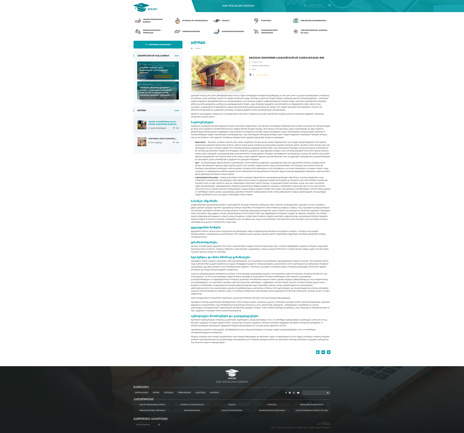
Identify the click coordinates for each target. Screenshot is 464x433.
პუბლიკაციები (141, 392)
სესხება (232, 405)
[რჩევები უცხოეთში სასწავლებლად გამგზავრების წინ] (218, 73)
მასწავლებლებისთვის (232, 410)
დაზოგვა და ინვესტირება (192, 405)
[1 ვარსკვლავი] (257, 75)
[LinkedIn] (328, 352)
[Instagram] (294, 392)
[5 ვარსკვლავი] (267, 75)
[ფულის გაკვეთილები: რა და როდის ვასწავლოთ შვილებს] (142, 125)
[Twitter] (323, 352)
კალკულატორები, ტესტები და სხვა (312, 410)
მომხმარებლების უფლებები (152, 410)
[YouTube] (298, 392)
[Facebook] (318, 352)
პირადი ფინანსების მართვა (152, 405)
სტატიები (214, 392)
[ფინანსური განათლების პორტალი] (145, 7)
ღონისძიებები (184, 392)
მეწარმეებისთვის (192, 410)
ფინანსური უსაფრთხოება (312, 405)
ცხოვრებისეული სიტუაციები (272, 410)
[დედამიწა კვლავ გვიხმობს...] (142, 142)
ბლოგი (198, 48)
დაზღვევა (272, 405)
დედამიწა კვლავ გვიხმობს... (162, 139)
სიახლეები (200, 392)
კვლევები (168, 392)
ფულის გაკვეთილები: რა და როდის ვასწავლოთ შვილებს (162, 123)
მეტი (176, 56)
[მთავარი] (192, 48)
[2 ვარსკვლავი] (259, 75)
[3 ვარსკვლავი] (262, 75)
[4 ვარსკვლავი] (264, 75)
